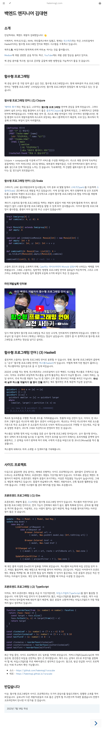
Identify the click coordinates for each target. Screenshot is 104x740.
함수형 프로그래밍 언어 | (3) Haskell (30, 352)
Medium (8, 55)
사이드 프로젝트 (15, 464)
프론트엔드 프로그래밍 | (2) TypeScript (26, 587)
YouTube (48, 55)
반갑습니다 (12, 686)
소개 (7, 28)
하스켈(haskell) (46, 363)
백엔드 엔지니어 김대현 (25, 13)
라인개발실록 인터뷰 (15, 284)
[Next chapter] (95, 723)
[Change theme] (10, 3)
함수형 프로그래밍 (17, 76)
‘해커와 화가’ (10, 106)
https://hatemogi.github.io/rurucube (34, 673)
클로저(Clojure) (53, 110)
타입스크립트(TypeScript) (68, 593)
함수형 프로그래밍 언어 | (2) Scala (23, 181)
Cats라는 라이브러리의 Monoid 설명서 (58, 266)
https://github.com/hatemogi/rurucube (35, 670)
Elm (30, 501)
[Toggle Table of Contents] (4, 3)
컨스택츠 (68, 40)
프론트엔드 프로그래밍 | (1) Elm (22, 495)
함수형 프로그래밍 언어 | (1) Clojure (24, 100)
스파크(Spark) (78, 187)
